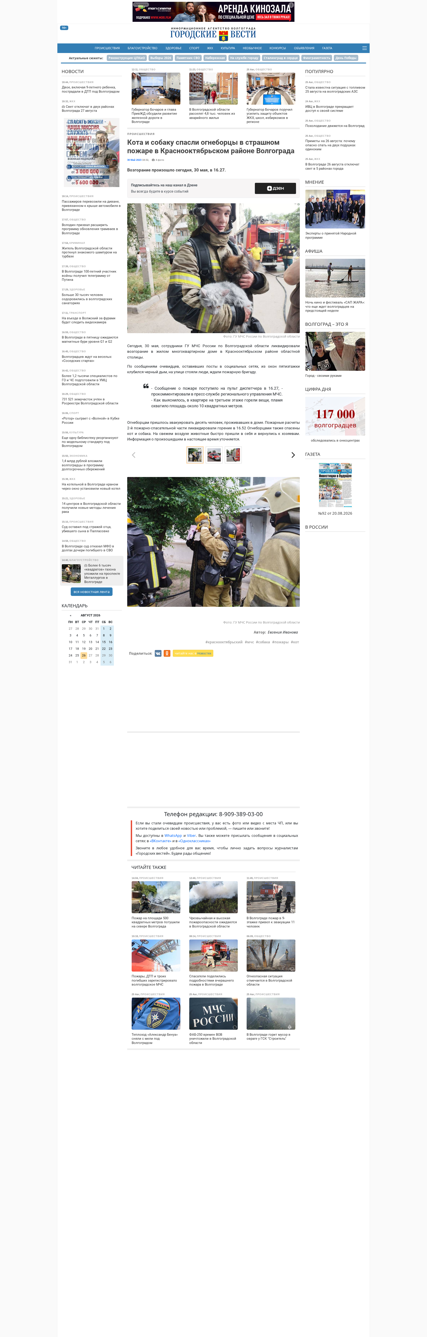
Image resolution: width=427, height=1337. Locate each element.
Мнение (314, 182)
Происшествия (107, 48)
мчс (250, 642)
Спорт (194, 48)
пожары (281, 642)
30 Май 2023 (134, 160)
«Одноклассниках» (194, 840)
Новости (73, 71)
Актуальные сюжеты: (86, 58)
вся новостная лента (92, 591)
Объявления (304, 48)
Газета (327, 48)
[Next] (293, 455)
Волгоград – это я (326, 324)
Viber (191, 835)
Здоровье (173, 48)
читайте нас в (193, 653)
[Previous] (134, 542)
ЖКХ (210, 48)
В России (316, 527)
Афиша (313, 251)
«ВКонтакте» (160, 840)
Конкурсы (278, 48)
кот (296, 642)
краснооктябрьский (225, 642)
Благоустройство (142, 48)
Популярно (319, 71)
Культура (228, 48)
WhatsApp (174, 835)
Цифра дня (318, 389)
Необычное (252, 48)
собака (264, 642)
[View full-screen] (295, 469)
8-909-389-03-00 (241, 814)
